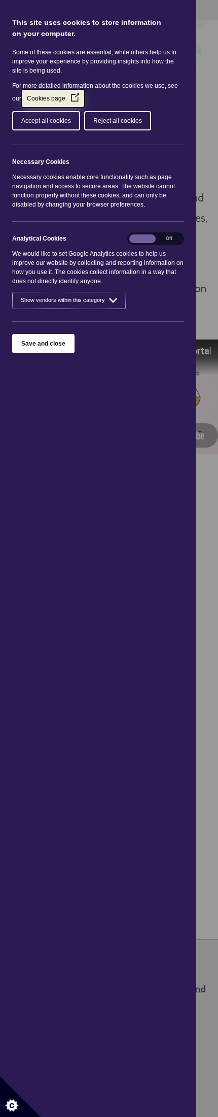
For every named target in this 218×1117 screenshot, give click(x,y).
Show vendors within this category (63, 300)
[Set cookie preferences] (20, 1096)
